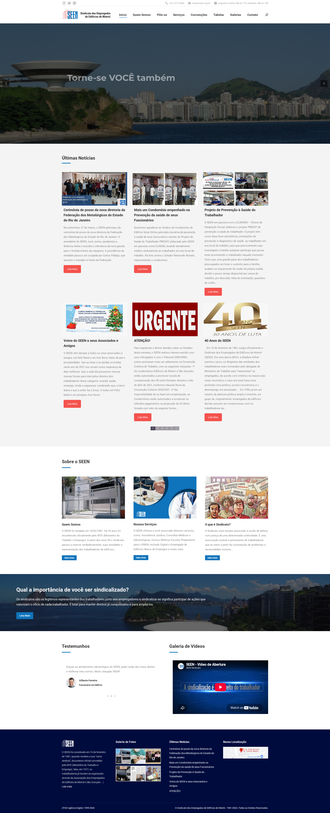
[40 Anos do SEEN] (235, 319)
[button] (108, 701)
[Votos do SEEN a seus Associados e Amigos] (94, 319)
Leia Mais (72, 269)
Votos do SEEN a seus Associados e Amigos (188, 783)
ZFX (64, 808)
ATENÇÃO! (175, 791)
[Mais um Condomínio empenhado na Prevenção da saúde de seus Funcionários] (165, 189)
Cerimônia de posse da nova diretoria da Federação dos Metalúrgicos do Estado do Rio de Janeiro (191, 753)
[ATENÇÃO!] (165, 319)
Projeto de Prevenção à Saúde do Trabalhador (186, 774)
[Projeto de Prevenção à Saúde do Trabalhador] (235, 189)
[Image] (93, 498)
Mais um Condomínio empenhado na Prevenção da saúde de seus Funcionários (191, 764)
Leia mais (67, 786)
